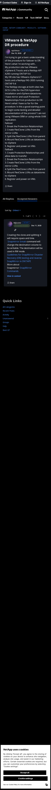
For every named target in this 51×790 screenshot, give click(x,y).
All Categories (9, 307)
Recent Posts (8, 310)
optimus (15, 50)
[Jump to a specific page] (44, 216)
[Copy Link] (24, 53)
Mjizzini (17, 223)
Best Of (6, 330)
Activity (6, 314)
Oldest (16, 210)
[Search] (46, 9)
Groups (6, 322)
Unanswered (25, 318)
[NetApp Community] (17, 10)
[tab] (8, 199)
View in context (14, 276)
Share (8, 186)
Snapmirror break (17, 241)
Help (5, 326)
